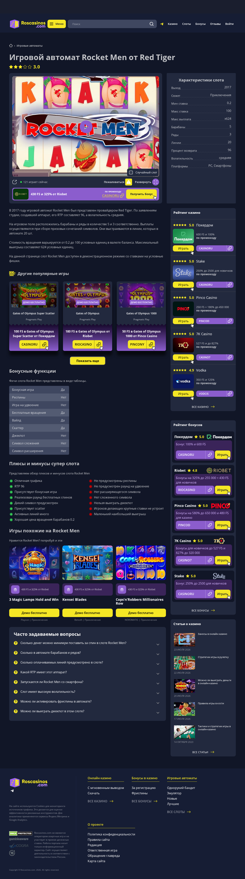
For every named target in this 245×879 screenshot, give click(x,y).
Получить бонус (141, 194)
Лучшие (173, 803)
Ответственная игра (102, 850)
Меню (60, 24)
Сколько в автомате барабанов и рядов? (50, 653)
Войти (229, 24)
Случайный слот (146, 172)
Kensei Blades (74, 599)
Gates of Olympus (87, 313)
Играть (183, 248)
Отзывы (215, 24)
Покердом (204, 225)
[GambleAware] (20, 839)
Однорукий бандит (181, 787)
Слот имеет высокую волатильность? (47, 692)
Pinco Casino (206, 297)
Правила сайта (99, 839)
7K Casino (204, 334)
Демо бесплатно (34, 302)
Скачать (94, 793)
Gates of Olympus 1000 (141, 313)
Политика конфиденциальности (111, 834)
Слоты (186, 24)
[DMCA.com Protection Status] (20, 833)
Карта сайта (96, 861)
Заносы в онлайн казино (212, 633)
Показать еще (87, 361)
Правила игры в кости (211, 703)
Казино (173, 24)
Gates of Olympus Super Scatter (34, 313)
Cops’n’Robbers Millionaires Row (139, 601)
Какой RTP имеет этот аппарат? (43, 672)
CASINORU (30, 344)
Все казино (200, 407)
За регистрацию (144, 787)
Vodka (201, 370)
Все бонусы (200, 610)
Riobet (180, 470)
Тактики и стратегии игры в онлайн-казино (214, 728)
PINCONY (137, 344)
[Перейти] (161, 25)
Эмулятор (174, 793)
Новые (172, 798)
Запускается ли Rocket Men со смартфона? (51, 682)
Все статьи (200, 752)
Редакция (95, 844)
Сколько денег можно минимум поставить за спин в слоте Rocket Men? (73, 643)
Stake (200, 261)
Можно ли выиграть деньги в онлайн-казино (214, 682)
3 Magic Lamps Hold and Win (34, 599)
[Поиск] (151, 24)
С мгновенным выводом (106, 787)
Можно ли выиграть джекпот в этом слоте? (52, 711)
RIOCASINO (83, 344)
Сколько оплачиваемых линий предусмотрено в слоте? (61, 662)
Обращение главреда (104, 855)
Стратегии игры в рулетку (213, 657)
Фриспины (140, 793)
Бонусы (200, 24)
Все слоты (176, 812)
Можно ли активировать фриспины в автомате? (55, 701)
